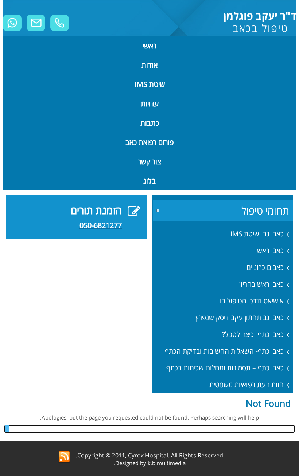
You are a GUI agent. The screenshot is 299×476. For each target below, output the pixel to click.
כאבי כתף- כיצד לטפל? (253, 334)
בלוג (149, 181)
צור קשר (149, 161)
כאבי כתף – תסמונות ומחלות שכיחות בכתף (225, 368)
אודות (149, 65)
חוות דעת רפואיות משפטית (246, 384)
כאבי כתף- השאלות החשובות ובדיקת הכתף (224, 351)
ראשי (149, 46)
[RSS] (64, 457)
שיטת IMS (150, 84)
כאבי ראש (270, 250)
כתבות (149, 123)
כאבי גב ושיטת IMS (257, 234)
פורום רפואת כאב (149, 142)
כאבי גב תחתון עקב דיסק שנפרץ (239, 317)
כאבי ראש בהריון (261, 284)
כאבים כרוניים (265, 267)
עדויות (150, 104)
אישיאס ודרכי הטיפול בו (252, 301)
